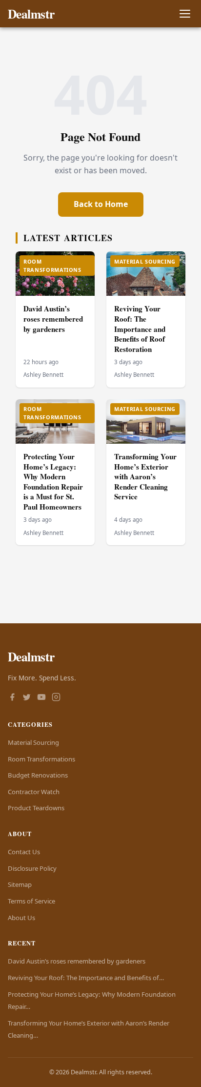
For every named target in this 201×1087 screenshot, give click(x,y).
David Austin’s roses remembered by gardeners (53, 318)
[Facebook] (12, 698)
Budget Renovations (38, 775)
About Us (21, 917)
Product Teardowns (36, 807)
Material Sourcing (33, 742)
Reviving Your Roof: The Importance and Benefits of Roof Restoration (139, 328)
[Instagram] (56, 698)
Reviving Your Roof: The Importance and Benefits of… (86, 977)
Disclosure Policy (32, 868)
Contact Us (24, 851)
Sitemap (20, 884)
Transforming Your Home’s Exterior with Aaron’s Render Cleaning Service (145, 476)
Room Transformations (41, 759)
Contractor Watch (34, 791)
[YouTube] (41, 698)
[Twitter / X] (26, 698)
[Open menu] (184, 14)
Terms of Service (31, 901)
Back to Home (101, 204)
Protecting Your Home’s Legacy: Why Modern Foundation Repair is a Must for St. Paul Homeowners (53, 481)
